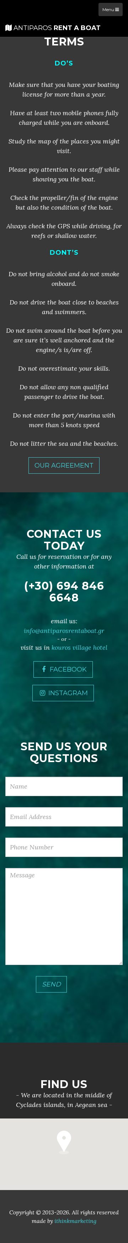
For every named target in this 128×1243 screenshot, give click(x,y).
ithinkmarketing (75, 1220)
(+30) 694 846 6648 (64, 591)
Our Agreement (64, 465)
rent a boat (57, 28)
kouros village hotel (79, 647)
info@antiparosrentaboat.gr (64, 631)
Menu (108, 9)
